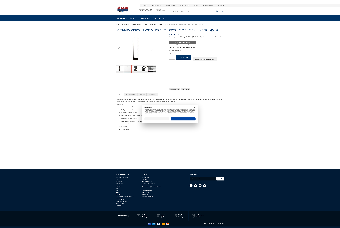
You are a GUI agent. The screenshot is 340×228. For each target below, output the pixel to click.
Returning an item (120, 185)
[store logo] (123, 9)
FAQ (117, 190)
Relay (161, 24)
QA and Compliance (120, 198)
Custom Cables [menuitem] (145, 19)
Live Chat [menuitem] (161, 19)
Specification (152, 95)
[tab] (119, 94)
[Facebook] (191, 185)
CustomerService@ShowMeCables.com (151, 187)
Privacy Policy (221, 223)
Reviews (142, 95)
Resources (118, 194)
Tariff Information (209, 5)
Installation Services (120, 200)
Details (119, 95)
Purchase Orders (171, 5)
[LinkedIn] (204, 185)
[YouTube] (200, 185)
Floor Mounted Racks (150, 24)
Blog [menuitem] (154, 19)
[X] (195, 185)
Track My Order (185, 5)
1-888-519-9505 (151, 183)
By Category (125, 24)
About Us (118, 179)
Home (117, 24)
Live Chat (221, 5)
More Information (131, 95)
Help (197, 5)
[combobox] (194, 11)
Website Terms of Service (122, 201)
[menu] (170, 18)
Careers (117, 192)
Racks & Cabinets (137, 24)
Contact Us (118, 187)
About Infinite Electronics (122, 177)
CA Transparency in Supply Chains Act (124, 196)
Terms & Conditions (209, 223)
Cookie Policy (119, 205)
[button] (119, 49)
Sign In (145, 5)
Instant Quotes (157, 5)
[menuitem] (122, 18)
